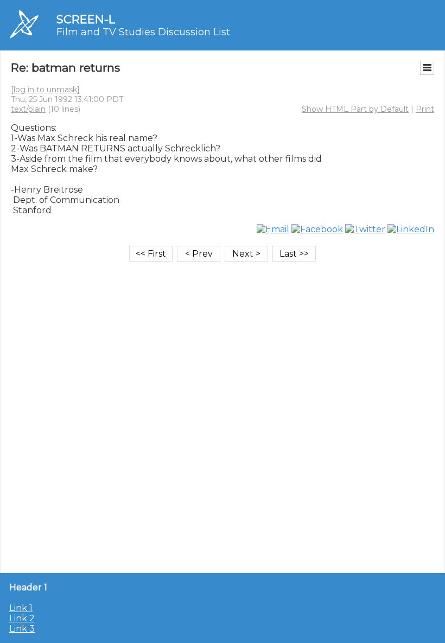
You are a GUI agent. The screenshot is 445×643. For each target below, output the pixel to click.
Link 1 (21, 608)
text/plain (28, 109)
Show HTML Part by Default (355, 109)
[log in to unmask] (45, 89)
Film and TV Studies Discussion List (143, 32)
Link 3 (22, 628)
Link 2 (22, 618)
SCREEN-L (85, 19)
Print (425, 109)
